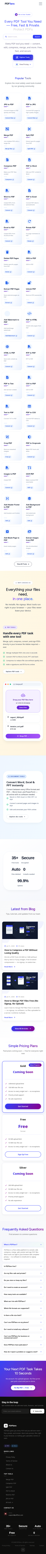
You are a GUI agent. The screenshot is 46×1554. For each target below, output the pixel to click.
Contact (41, 1545)
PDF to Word (10, 1491)
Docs (15, 1446)
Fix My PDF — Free (21, 1388)
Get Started (23, 1208)
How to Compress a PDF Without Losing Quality (20, 951)
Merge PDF (10, 1479)
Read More (8, 967)
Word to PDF (10, 1495)
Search (37, 37)
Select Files (23, 707)
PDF (8, 1446)
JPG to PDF (9, 1499)
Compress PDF (11, 1483)
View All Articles (21, 1028)
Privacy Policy (10, 1457)
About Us (9, 1465)
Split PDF (9, 1487)
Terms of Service (11, 1461)
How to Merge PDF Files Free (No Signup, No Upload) (21, 1002)
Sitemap (32, 1545)
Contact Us (9, 1469)
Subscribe (38, 1411)
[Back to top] (23, 1550)
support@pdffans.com (16, 1515)
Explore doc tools (16, 817)
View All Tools (22, 564)
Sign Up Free (23, 1154)
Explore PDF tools (12, 671)
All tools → (9, 1502)
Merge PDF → (24, 736)
